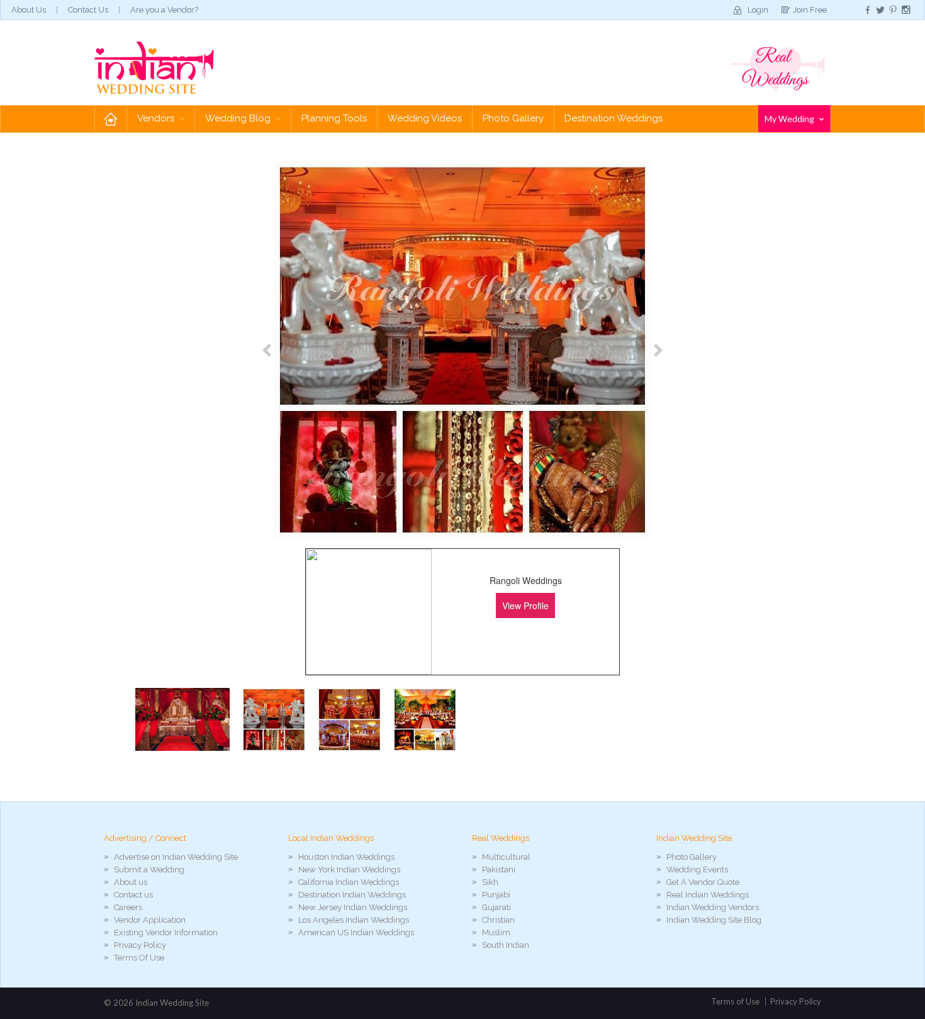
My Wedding (790, 118)
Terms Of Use (139, 957)
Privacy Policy (140, 945)
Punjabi (496, 894)
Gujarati (496, 907)
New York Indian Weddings (349, 869)
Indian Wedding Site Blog (713, 920)
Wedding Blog (239, 118)
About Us (28, 9)
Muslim (496, 932)
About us (130, 882)
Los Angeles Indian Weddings (353, 920)
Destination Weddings (613, 118)
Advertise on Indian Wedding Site (176, 857)
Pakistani (498, 869)
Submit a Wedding (149, 869)
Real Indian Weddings (707, 894)
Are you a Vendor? (164, 9)
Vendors (157, 118)
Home (110, 119)
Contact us (133, 894)
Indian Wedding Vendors (712, 907)
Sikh (490, 882)
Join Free (810, 9)
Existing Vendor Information (166, 932)
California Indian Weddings (348, 882)
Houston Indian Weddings (346, 857)
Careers (128, 907)
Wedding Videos (425, 118)
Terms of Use (735, 1001)
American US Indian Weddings (356, 932)
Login (758, 9)
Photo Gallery (513, 118)
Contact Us (88, 9)
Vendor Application (150, 920)
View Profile (525, 605)
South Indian (505, 945)
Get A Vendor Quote (702, 882)
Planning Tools (334, 118)
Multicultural (506, 857)
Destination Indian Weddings (352, 894)
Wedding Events (697, 869)
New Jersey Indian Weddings (352, 907)
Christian (498, 920)
